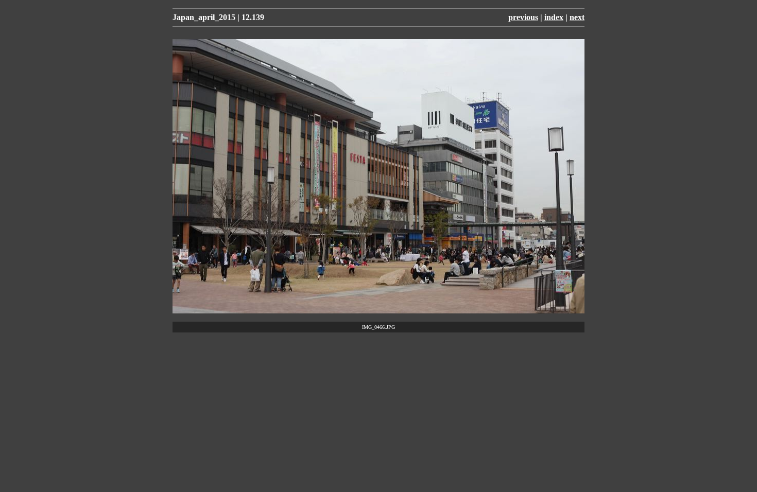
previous (523, 17)
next (577, 17)
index (553, 17)
